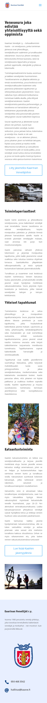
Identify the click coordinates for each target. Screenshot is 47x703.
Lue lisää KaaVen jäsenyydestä (23, 551)
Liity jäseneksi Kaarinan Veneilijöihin (23, 170)
